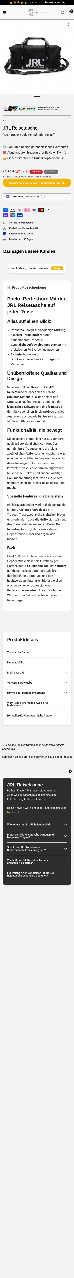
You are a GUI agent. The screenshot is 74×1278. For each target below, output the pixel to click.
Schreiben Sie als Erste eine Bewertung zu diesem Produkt (37, 756)
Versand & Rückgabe (19, 682)
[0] (68, 12)
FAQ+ (57, 268)
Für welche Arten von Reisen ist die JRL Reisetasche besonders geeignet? (30, 874)
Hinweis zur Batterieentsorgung (26, 692)
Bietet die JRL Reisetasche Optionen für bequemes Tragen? (31, 836)
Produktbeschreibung (29, 287)
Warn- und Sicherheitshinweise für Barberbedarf (27, 704)
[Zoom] (69, 24)
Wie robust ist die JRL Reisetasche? (28, 824)
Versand (18, 176)
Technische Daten (18, 652)
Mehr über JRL (15, 672)
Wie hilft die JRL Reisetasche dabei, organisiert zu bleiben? (28, 861)
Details (32, 268)
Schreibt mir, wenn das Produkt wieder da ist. (37, 182)
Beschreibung (18, 268)
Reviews (43, 268)
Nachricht (13, 812)
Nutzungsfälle (15, 662)
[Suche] (63, 12)
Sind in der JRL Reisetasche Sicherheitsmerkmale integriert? (26, 849)
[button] (37, 756)
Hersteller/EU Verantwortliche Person (29, 715)
